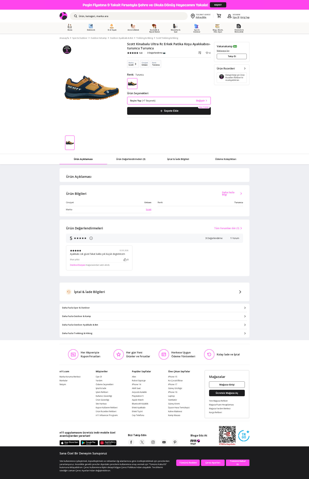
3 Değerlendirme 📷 (156, 52)
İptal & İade (101, 388)
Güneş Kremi (174, 403)
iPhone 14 (136, 384)
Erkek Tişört (137, 411)
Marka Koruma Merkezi (70, 376)
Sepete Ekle (171, 110)
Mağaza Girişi (226, 384)
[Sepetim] (219, 16)
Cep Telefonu (138, 415)
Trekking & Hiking (144, 37)
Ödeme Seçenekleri (104, 384)
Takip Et (232, 56)
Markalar (64, 380)
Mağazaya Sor (223, 50)
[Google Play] (89, 443)
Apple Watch (138, 400)
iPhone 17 (172, 384)
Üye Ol (236, 17)
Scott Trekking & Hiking (167, 37)
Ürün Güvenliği (102, 400)
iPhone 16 (172, 392)
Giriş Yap (244, 17)
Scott (148, 209)
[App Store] (69, 443)
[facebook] (131, 444)
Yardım (99, 380)
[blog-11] (199, 442)
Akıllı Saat (136, 388)
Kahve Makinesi (175, 411)
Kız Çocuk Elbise (175, 380)
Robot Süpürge (139, 380)
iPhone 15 (172, 376)
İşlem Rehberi (102, 392)
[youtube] (164, 444)
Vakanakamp (225, 46)
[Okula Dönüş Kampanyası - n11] (154, 5)
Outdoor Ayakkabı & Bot (121, 37)
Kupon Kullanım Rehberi (106, 407)
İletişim (63, 384)
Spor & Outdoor (79, 37)
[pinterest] (175, 444)
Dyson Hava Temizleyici (179, 407)
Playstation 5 (138, 396)
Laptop (171, 396)
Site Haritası (101, 403)
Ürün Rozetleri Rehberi (106, 411)
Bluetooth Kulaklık (140, 403)
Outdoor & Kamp (99, 37)
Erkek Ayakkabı (138, 407)
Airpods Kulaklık (139, 392)
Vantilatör (172, 400)
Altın (134, 376)
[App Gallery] (108, 443)
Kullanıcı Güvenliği (104, 396)
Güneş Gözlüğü (175, 388)
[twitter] (142, 444)
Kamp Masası (174, 415)
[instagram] (153, 444)
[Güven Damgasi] (243, 436)
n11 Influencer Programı (107, 415)
